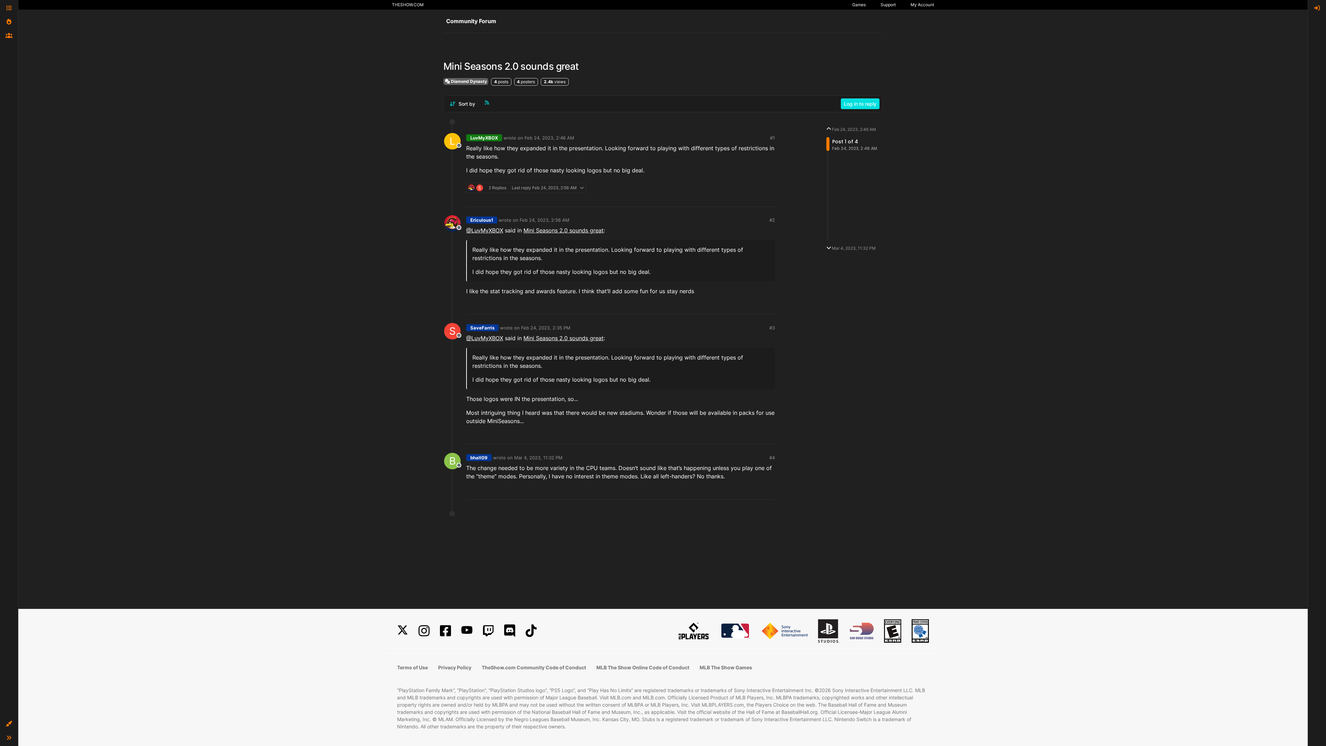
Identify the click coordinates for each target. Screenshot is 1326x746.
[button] (9, 723)
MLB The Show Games (726, 667)
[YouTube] (466, 630)
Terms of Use (412, 667)
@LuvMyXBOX (484, 230)
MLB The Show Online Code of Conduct (642, 667)
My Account (922, 4)
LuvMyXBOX (484, 138)
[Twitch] (488, 630)
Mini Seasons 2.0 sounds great (563, 230)
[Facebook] (445, 630)
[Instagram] (424, 630)
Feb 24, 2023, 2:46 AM (549, 138)
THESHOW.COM (408, 4)
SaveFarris (482, 328)
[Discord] (509, 630)
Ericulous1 (481, 220)
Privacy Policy (454, 667)
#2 (772, 220)
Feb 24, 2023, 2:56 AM (544, 220)
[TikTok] (531, 630)
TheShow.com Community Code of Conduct (534, 667)
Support (888, 4)
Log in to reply (860, 104)
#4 (772, 457)
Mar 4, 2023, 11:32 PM (538, 457)
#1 (772, 138)
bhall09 (479, 457)
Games (859, 4)
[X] (402, 630)
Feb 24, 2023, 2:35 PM (545, 328)
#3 (772, 328)
